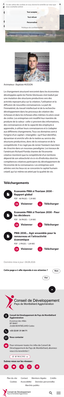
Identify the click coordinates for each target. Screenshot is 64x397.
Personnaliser (32, 22)
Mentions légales (39, 378)
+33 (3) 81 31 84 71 (18, 331)
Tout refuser (32, 17)
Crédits (53, 378)
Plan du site (12, 378)
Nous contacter (16, 337)
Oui (46, 278)
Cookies (13, 382)
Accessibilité (26, 382)
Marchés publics (32, 385)
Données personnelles (45, 382)
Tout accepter (32, 12)
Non (56, 271)
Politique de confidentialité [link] (32, 28)
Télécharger (51, 204)
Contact (24, 378)
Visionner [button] (26, 204)
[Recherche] (51, 393)
